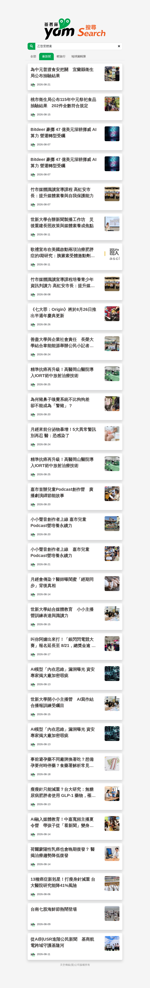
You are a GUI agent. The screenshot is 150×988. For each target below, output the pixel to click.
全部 (33, 56)
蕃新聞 (46, 56)
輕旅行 (61, 56)
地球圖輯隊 (78, 56)
